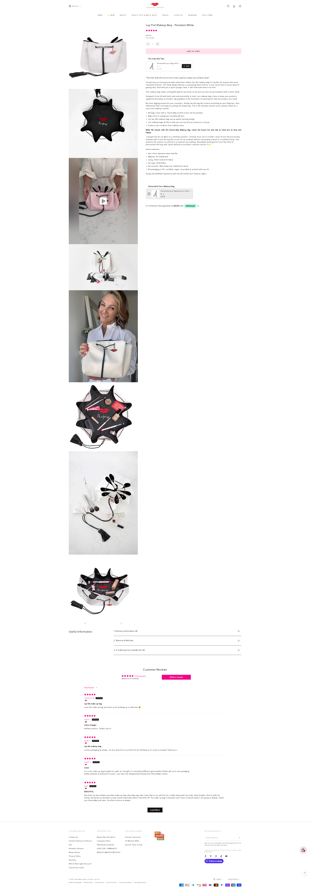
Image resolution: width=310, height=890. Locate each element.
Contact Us (73, 837)
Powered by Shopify (75, 882)
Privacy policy (99, 882)
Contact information (125, 882)
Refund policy (88, 882)
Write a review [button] (176, 677)
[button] (228, 6)
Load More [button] (155, 810)
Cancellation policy (140, 882)
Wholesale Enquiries (105, 845)
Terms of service (111, 882)
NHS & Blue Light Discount (80, 864)
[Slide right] (121, 623)
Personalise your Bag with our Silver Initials (168, 63)
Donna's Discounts (133, 837)
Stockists (72, 860)
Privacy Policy (75, 856)
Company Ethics (104, 841)
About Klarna (74, 852)
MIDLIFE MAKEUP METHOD (108, 852)
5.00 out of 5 (140, 676)
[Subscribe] (240, 837)
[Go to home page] (155, 6)
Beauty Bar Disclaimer (106, 837)
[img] (90, 695)
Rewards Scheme (76, 849)
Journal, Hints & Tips (134, 845)
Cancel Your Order (76, 868)
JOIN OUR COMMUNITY (107, 849)
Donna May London (80, 879)
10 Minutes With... (133, 841)
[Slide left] (85, 623)
